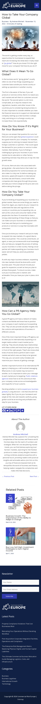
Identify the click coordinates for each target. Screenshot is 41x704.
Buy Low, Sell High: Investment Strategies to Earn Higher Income (20, 549)
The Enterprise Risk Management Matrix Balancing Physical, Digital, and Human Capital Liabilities (19, 649)
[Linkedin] (11, 410)
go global (7, 63)
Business (5, 21)
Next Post (34, 476)
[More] (22, 410)
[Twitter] (7, 410)
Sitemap (20, 699)
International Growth (9, 681)
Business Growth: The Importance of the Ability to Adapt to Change (18, 518)
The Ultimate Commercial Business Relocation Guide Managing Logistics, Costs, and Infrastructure (19, 659)
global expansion (27, 137)
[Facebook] (3, 410)
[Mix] (18, 410)
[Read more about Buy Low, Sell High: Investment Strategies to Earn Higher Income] (20, 536)
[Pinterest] (15, 410)
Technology (6, 684)
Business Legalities (9, 678)
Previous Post (8, 476)
